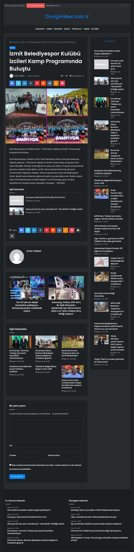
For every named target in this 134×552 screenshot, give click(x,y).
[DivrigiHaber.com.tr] (67, 16)
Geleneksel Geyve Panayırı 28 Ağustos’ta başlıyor (108, 249)
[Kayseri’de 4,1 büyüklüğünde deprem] (101, 262)
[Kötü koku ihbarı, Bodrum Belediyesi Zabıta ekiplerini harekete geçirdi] (46, 342)
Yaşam (86, 29)
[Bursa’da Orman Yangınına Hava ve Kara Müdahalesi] (73, 342)
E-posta (13, 455)
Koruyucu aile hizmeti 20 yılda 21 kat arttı (45, 197)
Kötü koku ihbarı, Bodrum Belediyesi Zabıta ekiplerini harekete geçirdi (44, 354)
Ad (11, 445)
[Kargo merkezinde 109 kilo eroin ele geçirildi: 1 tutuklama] (101, 277)
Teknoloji (77, 29)
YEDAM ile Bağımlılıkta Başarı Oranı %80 (45, 367)
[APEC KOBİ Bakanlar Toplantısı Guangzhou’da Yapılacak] (101, 307)
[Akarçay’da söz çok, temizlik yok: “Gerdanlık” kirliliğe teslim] (16, 211)
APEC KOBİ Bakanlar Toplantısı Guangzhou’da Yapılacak (117, 308)
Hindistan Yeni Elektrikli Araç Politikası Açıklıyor (20, 369)
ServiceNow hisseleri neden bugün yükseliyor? (107, 52)
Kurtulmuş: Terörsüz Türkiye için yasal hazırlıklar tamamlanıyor (19, 354)
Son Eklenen (109, 41)
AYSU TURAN (19, 76)
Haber (49, 29)
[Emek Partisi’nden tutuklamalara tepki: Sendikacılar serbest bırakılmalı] (73, 371)
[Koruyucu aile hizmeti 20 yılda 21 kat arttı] (16, 200)
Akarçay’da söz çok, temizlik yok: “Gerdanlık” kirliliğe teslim (70, 5)
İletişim (95, 29)
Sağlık (67, 29)
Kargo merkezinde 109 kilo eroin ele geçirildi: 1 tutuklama (117, 278)
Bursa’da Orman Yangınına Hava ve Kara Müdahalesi (70, 353)
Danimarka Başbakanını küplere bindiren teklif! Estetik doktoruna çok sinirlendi (108, 326)
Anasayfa (39, 29)
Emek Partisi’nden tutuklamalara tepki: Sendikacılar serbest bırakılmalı (72, 384)
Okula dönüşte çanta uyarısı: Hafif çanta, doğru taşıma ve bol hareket (117, 343)
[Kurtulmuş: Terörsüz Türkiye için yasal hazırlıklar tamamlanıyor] (20, 342)
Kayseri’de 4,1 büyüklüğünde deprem (117, 261)
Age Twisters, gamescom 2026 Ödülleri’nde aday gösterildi (109, 240)
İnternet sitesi (54, 455)
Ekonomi (58, 29)
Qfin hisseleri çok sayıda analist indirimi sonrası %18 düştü (107, 229)
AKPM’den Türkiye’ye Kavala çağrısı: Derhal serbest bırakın (108, 217)
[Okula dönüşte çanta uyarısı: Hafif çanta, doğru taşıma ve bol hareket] (101, 340)
